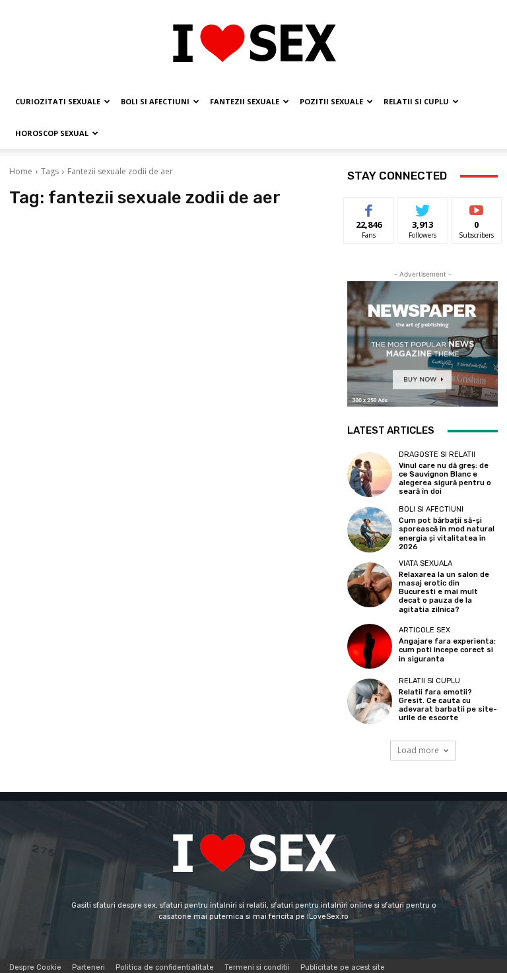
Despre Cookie (35, 967)
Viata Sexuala (425, 563)
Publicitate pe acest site (342, 967)
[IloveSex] (253, 43)
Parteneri (88, 967)
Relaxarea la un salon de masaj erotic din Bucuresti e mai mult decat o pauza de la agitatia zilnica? (444, 592)
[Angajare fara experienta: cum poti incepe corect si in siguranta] (369, 646)
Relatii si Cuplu (416, 101)
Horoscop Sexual (51, 133)
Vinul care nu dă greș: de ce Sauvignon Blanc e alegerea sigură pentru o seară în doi (445, 478)
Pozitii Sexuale (331, 101)
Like (369, 208)
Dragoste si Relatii (437, 454)
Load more (418, 750)
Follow (422, 208)
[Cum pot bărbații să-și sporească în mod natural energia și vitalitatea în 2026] (369, 529)
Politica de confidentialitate (165, 967)
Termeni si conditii (257, 967)
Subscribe (476, 208)
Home (20, 171)
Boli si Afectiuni (155, 101)
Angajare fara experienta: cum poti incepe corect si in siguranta (447, 650)
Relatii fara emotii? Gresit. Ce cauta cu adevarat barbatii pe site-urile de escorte (448, 705)
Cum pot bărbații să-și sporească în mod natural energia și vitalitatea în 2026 (446, 533)
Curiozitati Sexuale (57, 101)
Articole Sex (424, 630)
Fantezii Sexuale (244, 101)
